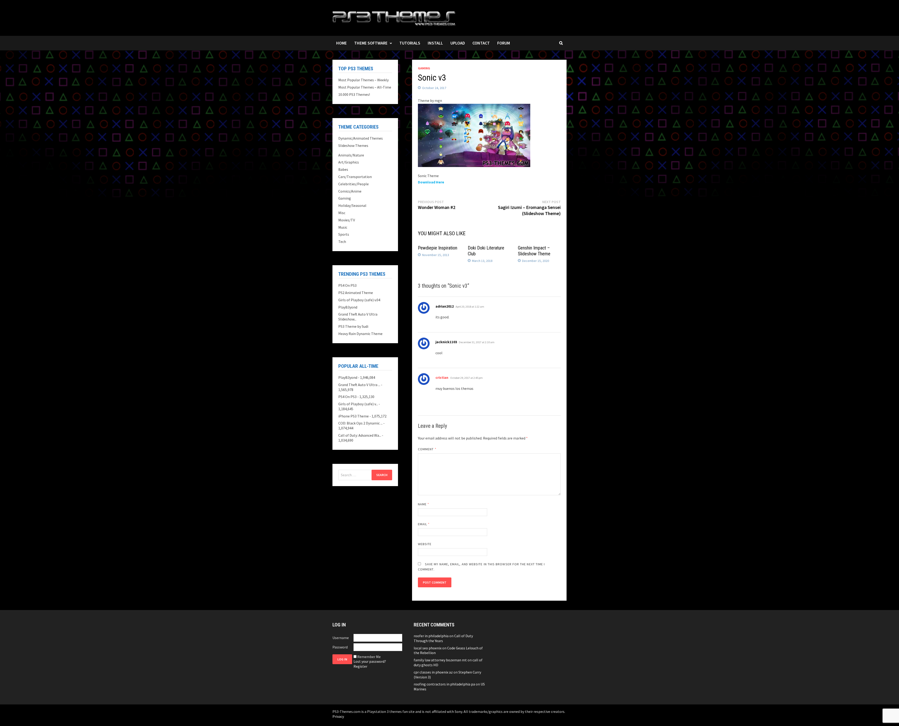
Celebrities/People (353, 184)
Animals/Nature (351, 155)
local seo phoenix (428, 648)
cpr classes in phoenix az (433, 672)
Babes (343, 169)
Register (360, 666)
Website (425, 544)
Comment (427, 449)
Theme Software (370, 43)
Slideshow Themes (353, 145)
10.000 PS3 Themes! (354, 94)
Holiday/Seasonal (352, 205)
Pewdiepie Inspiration (437, 248)
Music (342, 227)
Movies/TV (346, 220)
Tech (342, 241)
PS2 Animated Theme (355, 292)
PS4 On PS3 (347, 285)
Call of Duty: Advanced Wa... (359, 435)
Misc (341, 212)
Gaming (424, 68)
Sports (343, 234)
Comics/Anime (349, 191)
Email (424, 524)
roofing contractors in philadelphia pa (444, 684)
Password (340, 647)
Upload (457, 43)
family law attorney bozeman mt (440, 660)
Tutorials (409, 43)
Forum (503, 43)
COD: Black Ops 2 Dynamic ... (360, 423)
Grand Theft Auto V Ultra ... (359, 384)
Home (341, 43)
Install (435, 43)
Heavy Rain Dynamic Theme (360, 333)
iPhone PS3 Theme (353, 416)
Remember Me (369, 656)
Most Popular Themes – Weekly (363, 80)
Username (340, 637)
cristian (441, 377)
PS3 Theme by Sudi (353, 326)
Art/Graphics (348, 162)
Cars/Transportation (355, 176)
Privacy (338, 716)
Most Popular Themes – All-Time (364, 87)
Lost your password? (370, 661)
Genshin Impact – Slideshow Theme (534, 251)
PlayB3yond (347, 307)
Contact (481, 43)
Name (423, 504)
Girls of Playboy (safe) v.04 (359, 300)
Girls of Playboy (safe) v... (358, 404)
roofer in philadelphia (431, 635)
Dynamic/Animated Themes (360, 138)
